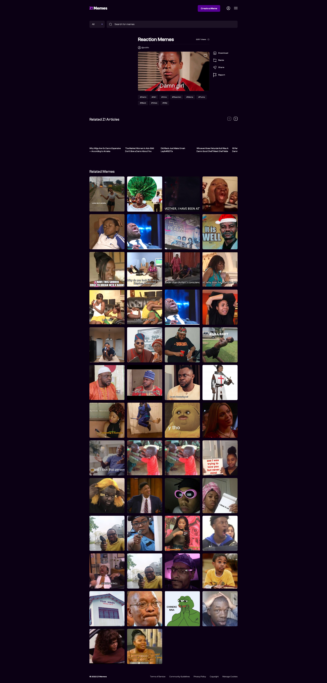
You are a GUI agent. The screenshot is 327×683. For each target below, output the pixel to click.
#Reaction (176, 97)
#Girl (153, 97)
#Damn (143, 97)
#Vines (154, 103)
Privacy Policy (200, 676)
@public (145, 47)
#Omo (164, 97)
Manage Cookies (230, 676)
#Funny (201, 97)
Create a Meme (209, 8)
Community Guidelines (179, 676)
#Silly (164, 103)
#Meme (189, 97)
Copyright (214, 676)
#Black (143, 103)
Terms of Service (157, 676)
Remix (221, 60)
